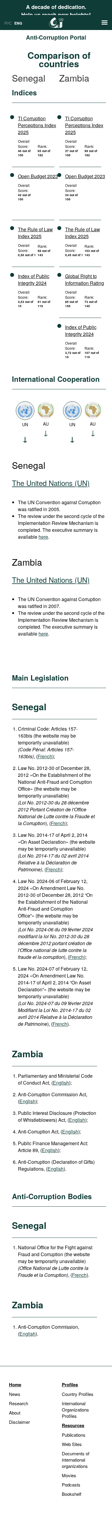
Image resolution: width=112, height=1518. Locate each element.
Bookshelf (71, 1494)
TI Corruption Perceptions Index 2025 (37, 125)
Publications (73, 1435)
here (43, 536)
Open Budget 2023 (38, 176)
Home (15, 1384)
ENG (18, 23)
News (14, 1394)
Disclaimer (19, 1422)
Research (18, 1403)
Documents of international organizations (75, 1459)
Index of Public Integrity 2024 (33, 279)
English (61, 1082)
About (14, 1412)
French (45, 756)
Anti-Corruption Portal (56, 37)
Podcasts (71, 1484)
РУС (8, 22)
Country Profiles (77, 1394)
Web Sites (72, 1444)
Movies (69, 1475)
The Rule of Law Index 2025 (35, 233)
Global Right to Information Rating (84, 279)
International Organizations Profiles (75, 1409)
